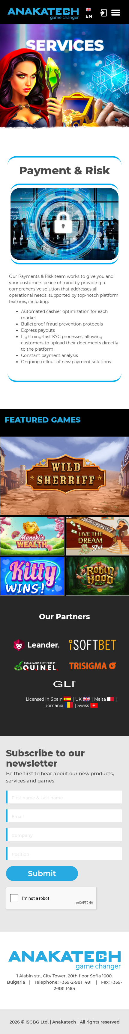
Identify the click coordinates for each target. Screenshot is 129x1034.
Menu (116, 13)
